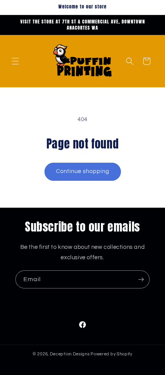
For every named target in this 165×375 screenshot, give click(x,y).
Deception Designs (70, 354)
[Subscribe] (140, 279)
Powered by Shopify (111, 354)
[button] (15, 61)
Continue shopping (82, 171)
